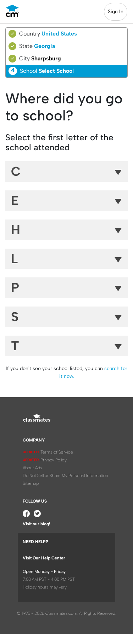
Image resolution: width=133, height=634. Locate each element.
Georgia (44, 46)
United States (59, 33)
